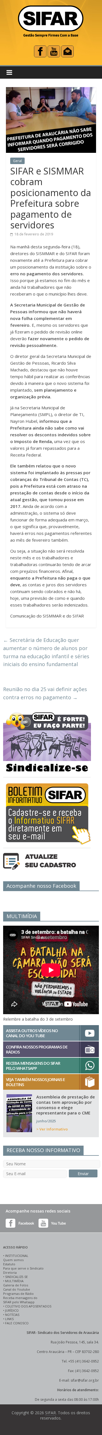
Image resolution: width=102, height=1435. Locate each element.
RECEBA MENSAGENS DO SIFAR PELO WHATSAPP (33, 1065)
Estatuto (9, 1264)
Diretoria (10, 1272)
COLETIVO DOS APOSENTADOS (28, 1306)
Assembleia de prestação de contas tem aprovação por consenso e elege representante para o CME (65, 1105)
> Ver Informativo (52, 1129)
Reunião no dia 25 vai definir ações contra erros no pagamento (45, 693)
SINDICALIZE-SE (16, 1277)
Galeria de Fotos (15, 1285)
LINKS (9, 1319)
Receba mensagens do (20, 1298)
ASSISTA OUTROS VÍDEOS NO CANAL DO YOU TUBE (32, 1033)
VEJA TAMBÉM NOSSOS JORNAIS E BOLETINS (35, 1082)
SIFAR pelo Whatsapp (19, 1302)
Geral (17, 160)
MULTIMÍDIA (14, 1281)
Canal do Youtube (16, 1289)
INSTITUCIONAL (16, 1256)
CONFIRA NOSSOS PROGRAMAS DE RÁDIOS (36, 1049)
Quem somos (13, 1260)
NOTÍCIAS (12, 1315)
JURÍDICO (12, 1310)
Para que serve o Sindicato (23, 1268)
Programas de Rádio (18, 1293)
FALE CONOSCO (17, 1323)
